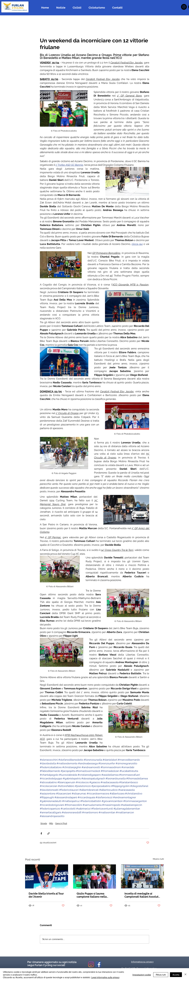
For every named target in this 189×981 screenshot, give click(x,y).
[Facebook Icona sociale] (98, 964)
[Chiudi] (185, 975)
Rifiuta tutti (161, 974)
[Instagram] (184, 7)
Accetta (175, 974)
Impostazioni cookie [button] (141, 974)
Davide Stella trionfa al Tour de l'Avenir (46, 895)
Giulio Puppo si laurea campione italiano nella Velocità (92, 895)
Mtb (51, 823)
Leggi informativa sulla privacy (105, 977)
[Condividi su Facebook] (41, 833)
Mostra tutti (158, 859)
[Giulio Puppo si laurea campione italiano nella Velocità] (94, 876)
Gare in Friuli (61, 823)
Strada (43, 823)
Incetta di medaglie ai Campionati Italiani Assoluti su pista (141, 895)
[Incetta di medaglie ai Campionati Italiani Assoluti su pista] (142, 876)
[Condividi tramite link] (48, 833)
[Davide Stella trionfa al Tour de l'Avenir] (46, 876)
